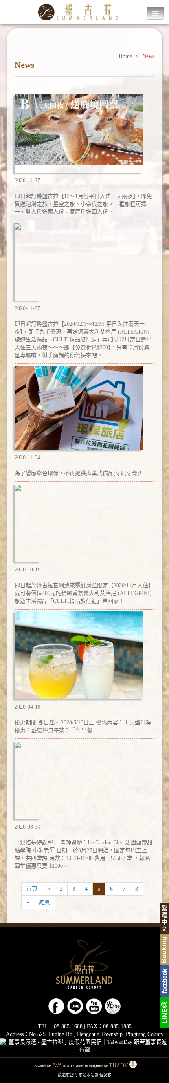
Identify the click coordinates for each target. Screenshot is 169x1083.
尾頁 (44, 902)
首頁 (31, 889)
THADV (118, 1065)
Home (125, 56)
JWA (57, 1065)
